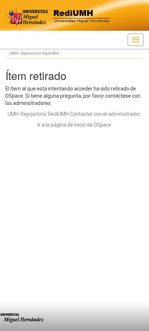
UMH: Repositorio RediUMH (34, 53)
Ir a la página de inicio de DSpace (74, 125)
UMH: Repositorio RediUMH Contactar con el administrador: (74, 114)
